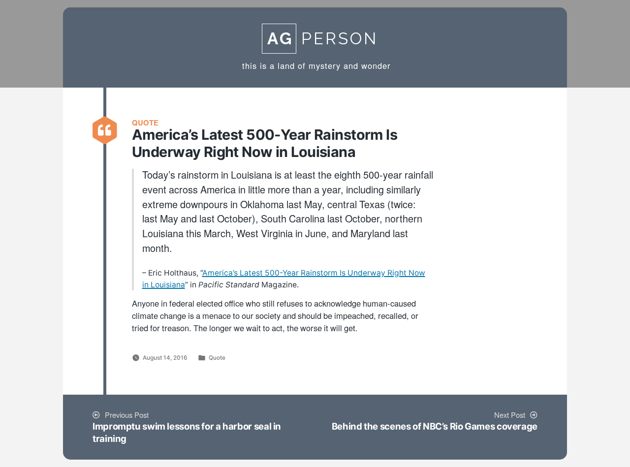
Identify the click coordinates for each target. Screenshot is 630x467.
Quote (217, 357)
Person (322, 38)
